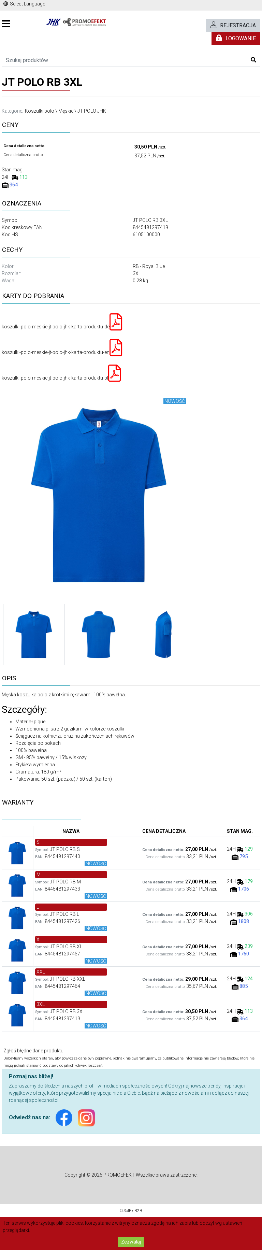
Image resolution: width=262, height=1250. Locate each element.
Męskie (65, 111)
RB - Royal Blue (149, 266)
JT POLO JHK (91, 111)
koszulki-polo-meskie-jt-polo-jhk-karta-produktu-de (56, 326)
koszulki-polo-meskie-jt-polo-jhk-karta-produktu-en (56, 352)
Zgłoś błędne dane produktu (33, 1050)
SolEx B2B (132, 1210)
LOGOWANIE (240, 38)
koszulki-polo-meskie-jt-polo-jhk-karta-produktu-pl (55, 378)
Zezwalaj (131, 1242)
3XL (137, 273)
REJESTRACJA (238, 25)
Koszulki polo (39, 111)
